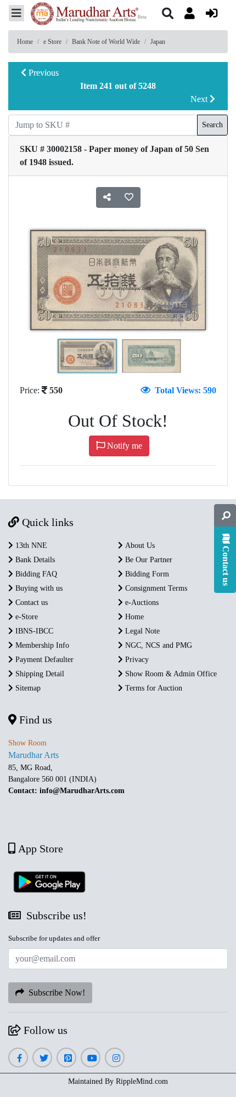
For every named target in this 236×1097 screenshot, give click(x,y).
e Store (52, 42)
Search (212, 125)
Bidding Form (146, 574)
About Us (139, 545)
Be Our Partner (147, 560)
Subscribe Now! (54, 992)
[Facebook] (18, 1058)
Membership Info (41, 645)
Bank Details (34, 560)
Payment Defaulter (43, 659)
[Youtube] (91, 1058)
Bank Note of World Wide (106, 42)
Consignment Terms (155, 588)
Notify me (123, 445)
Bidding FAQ (35, 574)
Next (200, 99)
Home (25, 42)
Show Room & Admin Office (170, 674)
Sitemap (27, 688)
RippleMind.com (142, 1081)
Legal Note (141, 631)
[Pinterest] (66, 1058)
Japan (157, 42)
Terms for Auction (152, 688)
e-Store (25, 617)
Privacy (136, 659)
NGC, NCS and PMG (157, 645)
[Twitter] (42, 1058)
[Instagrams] (115, 1058)
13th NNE (30, 545)
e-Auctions (141, 602)
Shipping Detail (38, 674)
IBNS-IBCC (33, 631)
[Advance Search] (225, 515)
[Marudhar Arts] (86, 15)
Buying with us (38, 588)
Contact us (30, 602)
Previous (42, 72)
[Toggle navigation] (16, 13)
